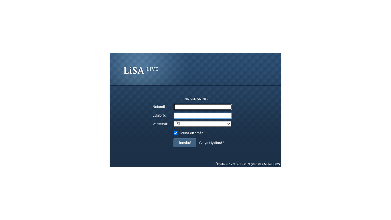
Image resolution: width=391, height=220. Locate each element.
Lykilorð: (159, 115)
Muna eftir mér (191, 133)
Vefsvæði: (160, 124)
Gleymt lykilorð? (211, 143)
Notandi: (159, 107)
